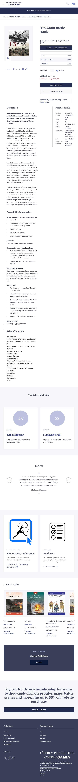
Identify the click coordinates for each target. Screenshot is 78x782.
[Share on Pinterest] (19, 69)
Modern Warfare (32, 17)
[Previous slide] (9, 480)
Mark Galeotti (8, 624)
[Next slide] (68, 480)
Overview (6, 732)
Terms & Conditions (9, 738)
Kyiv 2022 (28, 621)
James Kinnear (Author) (48, 41)
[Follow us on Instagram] (9, 758)
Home (5, 17)
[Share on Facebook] (13, 69)
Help (41, 732)
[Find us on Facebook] (5, 758)
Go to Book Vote (49, 567)
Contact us (43, 735)
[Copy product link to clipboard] (26, 69)
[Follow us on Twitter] (13, 758)
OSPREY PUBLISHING (14, 17)
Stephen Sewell (52, 434)
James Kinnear (15, 434)
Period (23, 17)
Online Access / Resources (56, 48)
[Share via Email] (23, 69)
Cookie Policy (7, 744)
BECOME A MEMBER (39, 710)
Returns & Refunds (45, 741)
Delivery (42, 738)
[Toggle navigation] (3, 4)
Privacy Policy (7, 735)
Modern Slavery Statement (11, 741)
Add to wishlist (56, 91)
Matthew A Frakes (72, 624)
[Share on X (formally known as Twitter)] (16, 69)
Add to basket (56, 85)
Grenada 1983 (72, 621)
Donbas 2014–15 (9, 621)
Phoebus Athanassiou (52, 627)
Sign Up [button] (39, 662)
